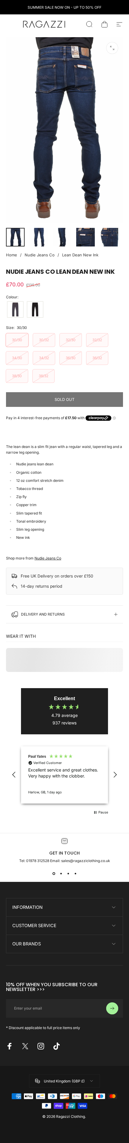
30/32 (44, 340)
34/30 (17, 358)
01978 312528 (38, 860)
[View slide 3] (68, 873)
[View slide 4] (75, 873)
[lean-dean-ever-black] (35, 309)
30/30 (17, 340)
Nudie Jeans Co (40, 254)
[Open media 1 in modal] (112, 48)
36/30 (71, 358)
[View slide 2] (60, 873)
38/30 (17, 376)
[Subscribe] (112, 1008)
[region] (64, 774)
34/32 (44, 358)
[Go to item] (15, 237)
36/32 (97, 358)
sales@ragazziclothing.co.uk (85, 860)
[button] (14, 775)
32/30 (71, 340)
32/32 (97, 340)
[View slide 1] (53, 873)
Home (11, 254)
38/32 (43, 376)
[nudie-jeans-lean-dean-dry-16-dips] (15, 309)
